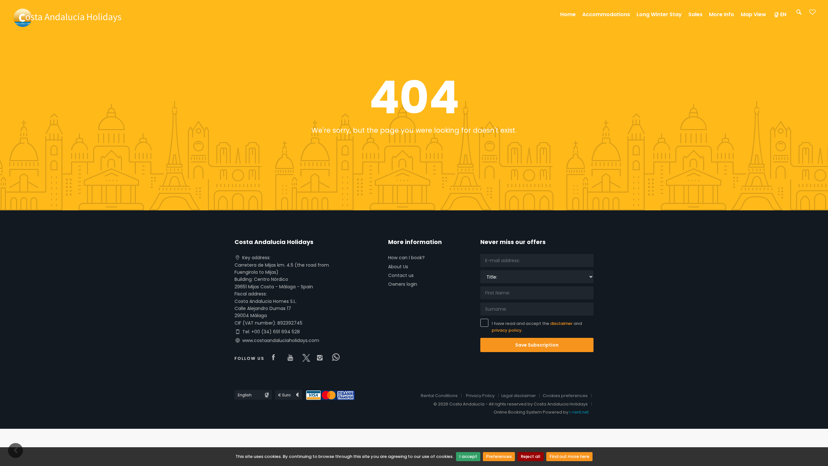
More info (721, 14)
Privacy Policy (480, 396)
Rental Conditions (439, 396)
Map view (753, 14)
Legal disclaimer (518, 396)
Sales (695, 14)
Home (568, 14)
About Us (398, 266)
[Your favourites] (812, 14)
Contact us (401, 275)
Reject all (530, 456)
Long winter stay (659, 14)
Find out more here (569, 456)
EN (783, 14)
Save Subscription (537, 345)
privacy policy (507, 330)
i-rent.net (579, 412)
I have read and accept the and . (537, 326)
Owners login (402, 284)
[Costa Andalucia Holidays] (67, 17)
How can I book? (406, 257)
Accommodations (606, 14)
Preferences (499, 456)
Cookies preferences (565, 396)
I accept (468, 456)
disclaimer (561, 323)
